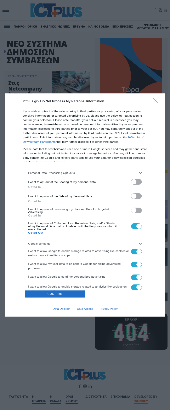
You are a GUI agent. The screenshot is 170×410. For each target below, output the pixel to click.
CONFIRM (55, 293)
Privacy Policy (109, 308)
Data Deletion (61, 308)
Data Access (85, 308)
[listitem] (85, 173)
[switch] (136, 182)
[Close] (157, 101)
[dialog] (85, 205)
